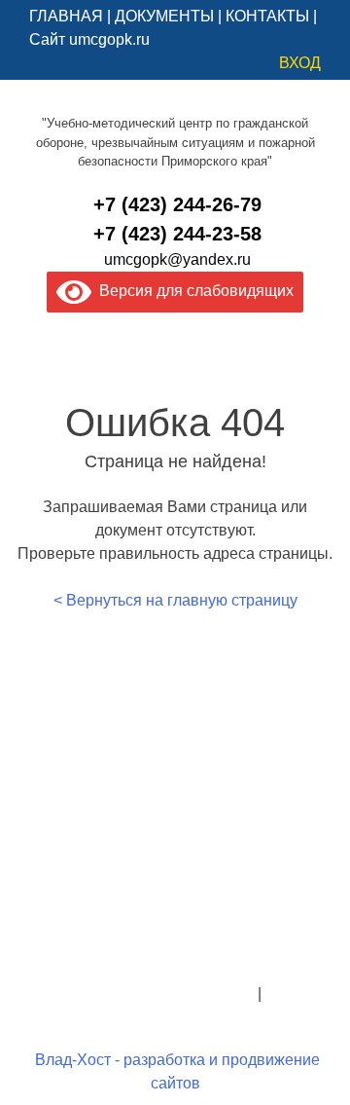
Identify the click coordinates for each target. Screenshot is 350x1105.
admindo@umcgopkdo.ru (175, 947)
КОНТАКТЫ (267, 16)
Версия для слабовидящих (192, 290)
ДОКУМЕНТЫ (164, 16)
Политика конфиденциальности (139, 993)
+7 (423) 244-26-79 (177, 204)
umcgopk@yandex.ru (177, 259)
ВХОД (300, 63)
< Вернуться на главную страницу (175, 600)
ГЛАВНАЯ (66, 16)
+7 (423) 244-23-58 (177, 233)
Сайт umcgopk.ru (89, 39)
